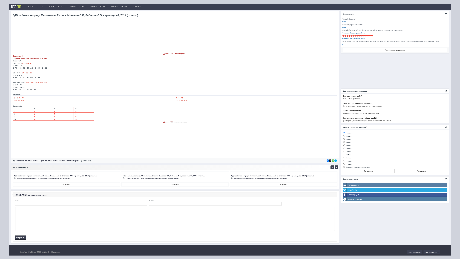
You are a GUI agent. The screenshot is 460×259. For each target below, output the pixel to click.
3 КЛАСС (51, 6)
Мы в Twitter (352, 190)
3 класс (348, 139)
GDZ (17, 6)
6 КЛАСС (82, 6)
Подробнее (66, 184)
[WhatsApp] (333, 160)
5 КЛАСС (72, 6)
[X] (330, 160)
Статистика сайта (432, 252)
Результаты (421, 171)
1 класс (348, 133)
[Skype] (335, 160)
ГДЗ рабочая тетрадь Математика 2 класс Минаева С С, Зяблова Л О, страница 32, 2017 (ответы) (272, 175)
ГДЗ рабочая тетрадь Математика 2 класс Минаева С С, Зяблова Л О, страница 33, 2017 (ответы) (164, 175)
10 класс (349, 161)
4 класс (348, 142)
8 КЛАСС (103, 6)
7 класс (348, 151)
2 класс (19, 160)
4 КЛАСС (61, 6)
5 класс (348, 145)
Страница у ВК (353, 185)
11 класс (349, 164)
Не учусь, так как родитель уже (358, 167)
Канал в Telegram (355, 199)
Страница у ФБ (354, 194)
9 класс (348, 157)
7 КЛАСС (93, 6)
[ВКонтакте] (328, 160)
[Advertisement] (85, 35)
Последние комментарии (395, 50)
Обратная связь (414, 252)
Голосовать (368, 171)
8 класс (348, 154)
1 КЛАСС (29, 6)
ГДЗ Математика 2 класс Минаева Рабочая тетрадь (59, 160)
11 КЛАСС (137, 6)
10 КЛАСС (125, 6)
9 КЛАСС (114, 6)
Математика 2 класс (30, 160)
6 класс (348, 148)
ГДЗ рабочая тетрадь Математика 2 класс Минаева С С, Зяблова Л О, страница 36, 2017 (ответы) (55, 175)
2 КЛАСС (40, 6)
